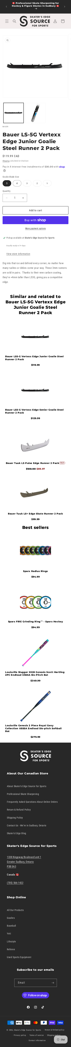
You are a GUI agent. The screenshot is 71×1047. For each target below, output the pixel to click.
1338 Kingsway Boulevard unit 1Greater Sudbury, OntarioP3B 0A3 (24, 862)
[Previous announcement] (6, 6)
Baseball (11, 925)
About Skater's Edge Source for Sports (26, 786)
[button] (7, 21)
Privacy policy (20, 1035)
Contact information (37, 1040)
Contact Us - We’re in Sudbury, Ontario (26, 825)
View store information (18, 253)
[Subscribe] (53, 983)
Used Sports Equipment (19, 957)
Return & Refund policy (54, 1030)
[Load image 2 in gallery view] (35, 113)
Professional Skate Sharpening (23, 794)
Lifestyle (11, 941)
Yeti (9, 933)
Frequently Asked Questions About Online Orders (32, 801)
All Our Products (15, 910)
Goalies (11, 918)
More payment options (35, 228)
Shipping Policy (15, 817)
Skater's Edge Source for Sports (27, 1030)
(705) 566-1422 (15, 882)
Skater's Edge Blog (16, 833)
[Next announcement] (64, 6)
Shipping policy (53, 1035)
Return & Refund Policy (19, 809)
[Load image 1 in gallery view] (13, 113)
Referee (11, 949)
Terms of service (36, 1035)
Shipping (6, 161)
